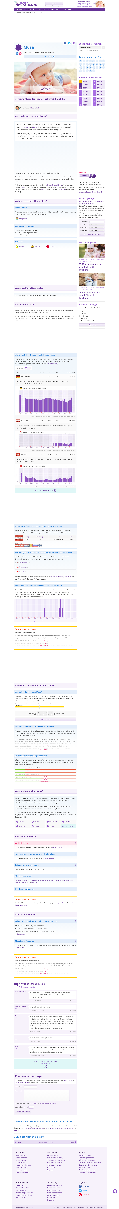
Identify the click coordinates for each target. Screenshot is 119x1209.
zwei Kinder (84, 316)
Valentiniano (53, 1128)
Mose (26, 127)
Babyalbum (51, 1198)
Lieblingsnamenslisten (54, 1193)
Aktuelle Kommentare (54, 1185)
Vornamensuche (21, 1167)
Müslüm (60, 880)
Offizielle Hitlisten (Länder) (87, 1160)
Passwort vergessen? (57, 6)
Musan (27, 880)
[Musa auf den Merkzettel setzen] (73, 43)
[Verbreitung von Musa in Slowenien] (35, 545)
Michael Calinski (34, 108)
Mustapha (24, 882)
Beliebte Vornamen (85, 1155)
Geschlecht (83, 224)
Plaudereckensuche (53, 1190)
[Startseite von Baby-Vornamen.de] (25, 6)
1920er (99, 91)
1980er (85, 98)
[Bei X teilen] (69, 43)
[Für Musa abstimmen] (53, 56)
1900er (99, 98)
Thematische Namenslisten (56, 1160)
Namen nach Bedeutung (55, 1158)
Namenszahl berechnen (24, 1195)
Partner (63, 1207)
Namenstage (20, 1185)
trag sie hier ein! (57, 847)
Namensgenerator (22, 1170)
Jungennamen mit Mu (46, 1142)
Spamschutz (19, 1107)
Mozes (24, 187)
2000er (85, 91)
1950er (99, 81)
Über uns (56, 1207)
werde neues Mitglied (22, 1083)
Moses (34, 127)
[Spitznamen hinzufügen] (75, 865)
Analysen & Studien (22, 1188)
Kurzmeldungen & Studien (24, 1193)
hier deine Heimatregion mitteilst (61, 577)
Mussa (49, 185)
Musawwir (34, 880)
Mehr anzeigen (67, 826)
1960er (85, 105)
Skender (41, 1128)
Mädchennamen (21, 1158)
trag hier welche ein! (49, 858)
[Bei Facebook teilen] (65, 43)
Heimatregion (84, 230)
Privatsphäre (91, 1207)
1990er (85, 95)
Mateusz (16, 1130)
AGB (75, 1207)
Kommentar (19, 1091)
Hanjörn (67, 1128)
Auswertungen (21, 1190)
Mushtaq (54, 880)
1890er (99, 101)
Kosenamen (51, 1167)
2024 (85, 81)
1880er (99, 105)
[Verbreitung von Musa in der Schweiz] (22, 545)
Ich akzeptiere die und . (36, 1103)
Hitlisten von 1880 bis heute (88, 1165)
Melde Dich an (68, 1081)
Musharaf (41, 880)
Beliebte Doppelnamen (86, 1158)
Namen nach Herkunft (23, 1165)
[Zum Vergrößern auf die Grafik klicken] (45, 610)
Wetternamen (20, 1198)
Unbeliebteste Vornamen (87, 1170)
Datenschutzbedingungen (47, 1103)
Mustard (34, 882)
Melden (74, 1001)
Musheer (48, 880)
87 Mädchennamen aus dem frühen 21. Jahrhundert (91, 267)
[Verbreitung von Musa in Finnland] (40, 545)
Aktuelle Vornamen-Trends (87, 1172)
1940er (99, 84)
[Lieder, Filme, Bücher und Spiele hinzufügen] (75, 941)
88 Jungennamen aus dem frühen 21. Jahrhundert (89, 295)
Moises (59, 185)
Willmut (61, 1128)
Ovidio (25, 1128)
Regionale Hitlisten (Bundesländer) (90, 1163)
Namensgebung (52, 1155)
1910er (99, 95)
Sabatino (35, 1128)
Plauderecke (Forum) (54, 1188)
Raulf (30, 1128)
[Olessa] (87, 179)
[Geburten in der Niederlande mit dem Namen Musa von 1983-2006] (26, 545)
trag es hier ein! (19, 948)
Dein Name (18, 1087)
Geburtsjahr (83, 227)
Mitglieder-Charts (84, 1167)
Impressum (100, 1207)
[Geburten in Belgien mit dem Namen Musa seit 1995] (31, 545)
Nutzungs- (32, 1103)
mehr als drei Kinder (87, 320)
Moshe (43, 190)
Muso (66, 880)
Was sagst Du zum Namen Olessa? (90, 192)
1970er (85, 101)
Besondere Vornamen (54, 1163)
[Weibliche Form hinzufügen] (75, 843)
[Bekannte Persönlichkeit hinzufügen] (75, 921)
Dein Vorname (84, 221)
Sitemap (69, 1207)
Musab (17, 880)
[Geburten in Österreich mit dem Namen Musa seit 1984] (17, 545)
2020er (85, 84)
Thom (47, 1128)
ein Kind (83, 314)
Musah (54, 185)
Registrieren (48, 6)
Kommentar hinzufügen (28, 987)
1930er (99, 88)
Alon (71, 1128)
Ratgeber (50, 1170)
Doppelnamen (20, 1163)
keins (82, 311)
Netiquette (50, 1200)
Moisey (62, 190)
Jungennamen (20, 1155)
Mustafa (17, 882)
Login (54, 3)
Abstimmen (45, 719)
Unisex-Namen (21, 1160)
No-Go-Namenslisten (54, 1195)
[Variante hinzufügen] (75, 854)
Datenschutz (81, 1207)
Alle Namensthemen (54, 1165)
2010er (85, 88)
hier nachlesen (52, 364)
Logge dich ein (61, 903)
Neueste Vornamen (22, 1172)
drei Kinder (84, 318)
